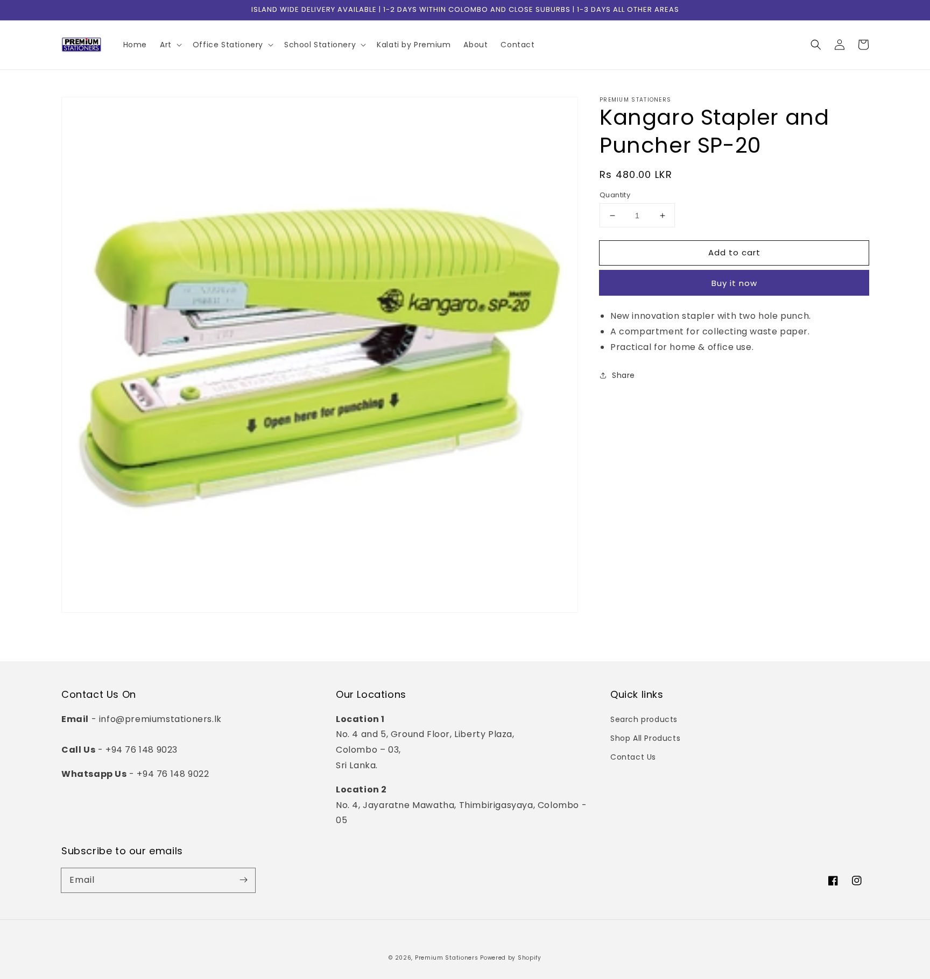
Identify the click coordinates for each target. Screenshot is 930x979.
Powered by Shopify (510, 958)
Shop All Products (645, 738)
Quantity (615, 195)
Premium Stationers (446, 958)
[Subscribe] (243, 880)
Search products (644, 719)
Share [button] (623, 375)
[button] (816, 44)
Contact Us (633, 757)
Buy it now (734, 283)
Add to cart (734, 252)
